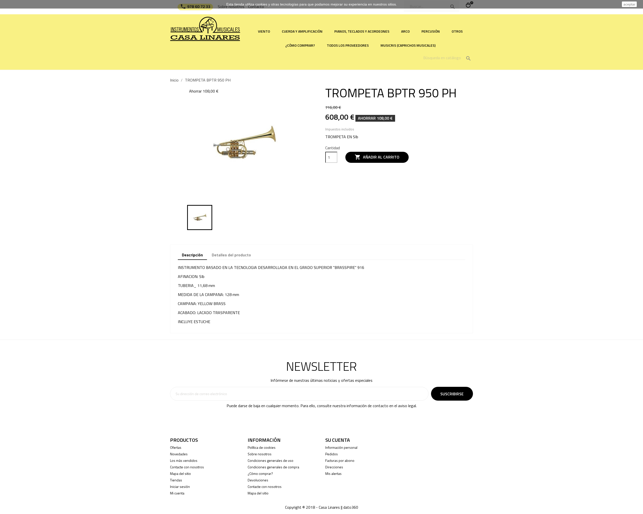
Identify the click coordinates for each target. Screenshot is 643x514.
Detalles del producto (231, 255)
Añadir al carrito (377, 157)
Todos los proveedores (348, 45)
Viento (264, 31)
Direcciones (334, 467)
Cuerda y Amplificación (302, 31)
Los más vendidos (183, 460)
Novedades (179, 454)
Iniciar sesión (180, 486)
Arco (405, 31)
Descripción (192, 255)
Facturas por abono (339, 460)
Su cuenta (337, 440)
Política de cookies (262, 447)
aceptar (629, 4)
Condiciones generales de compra (273, 467)
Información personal (341, 447)
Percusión (430, 31)
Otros (457, 31)
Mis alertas (333, 473)
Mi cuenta (177, 493)
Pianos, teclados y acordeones (361, 31)
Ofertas (175, 447)
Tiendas (176, 480)
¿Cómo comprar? (300, 45)
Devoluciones (258, 480)
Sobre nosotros (260, 454)
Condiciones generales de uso (270, 460)
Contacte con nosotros (187, 467)
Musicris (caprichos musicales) (408, 45)
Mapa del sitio (180, 473)
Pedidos (331, 454)
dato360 (350, 507)
